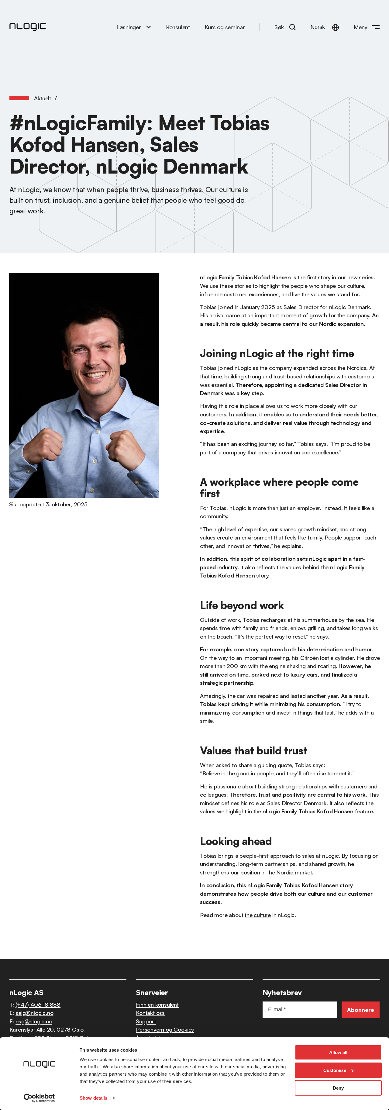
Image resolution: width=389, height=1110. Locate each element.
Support (146, 1021)
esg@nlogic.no (33, 1021)
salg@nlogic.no (34, 1012)
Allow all (338, 1052)
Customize (334, 1070)
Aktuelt (42, 98)
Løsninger (128, 26)
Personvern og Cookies (165, 1029)
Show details (93, 1098)
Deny (338, 1088)
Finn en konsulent (157, 1004)
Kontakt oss (150, 1012)
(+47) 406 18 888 (37, 1004)
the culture (258, 914)
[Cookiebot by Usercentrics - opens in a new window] (39, 1098)
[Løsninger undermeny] (148, 27)
